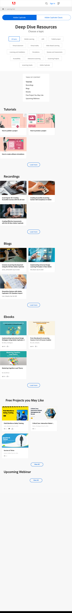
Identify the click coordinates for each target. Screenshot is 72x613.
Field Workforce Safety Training (14, 423)
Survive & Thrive (9, 450)
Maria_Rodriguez (36, 426)
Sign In (52, 3)
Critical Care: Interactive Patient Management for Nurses (50, 423)
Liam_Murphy (7, 426)
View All (36, 464)
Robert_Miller (7, 453)
